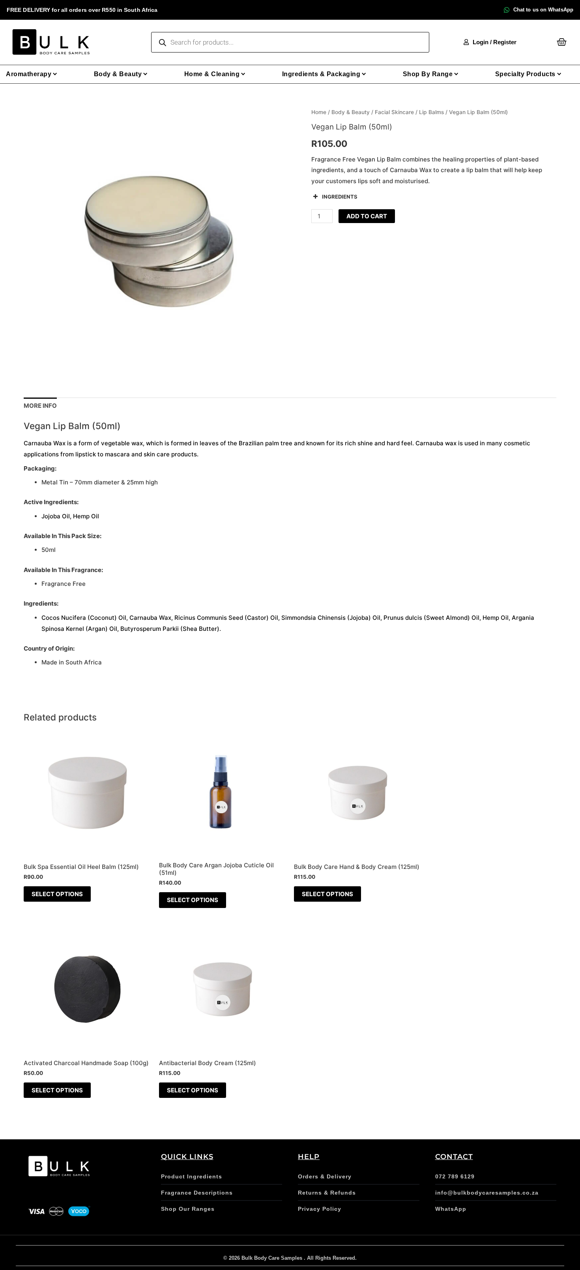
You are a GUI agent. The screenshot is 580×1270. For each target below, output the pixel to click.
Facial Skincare (394, 112)
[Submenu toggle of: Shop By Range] (456, 74)
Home (318, 112)
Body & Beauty (350, 112)
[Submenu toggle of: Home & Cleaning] (243, 74)
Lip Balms (431, 112)
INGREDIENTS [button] (339, 196)
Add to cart (366, 216)
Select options (57, 894)
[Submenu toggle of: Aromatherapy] (55, 74)
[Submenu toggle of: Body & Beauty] (145, 74)
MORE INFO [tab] (40, 405)
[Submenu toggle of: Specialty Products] (559, 74)
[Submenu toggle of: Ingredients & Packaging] (364, 74)
